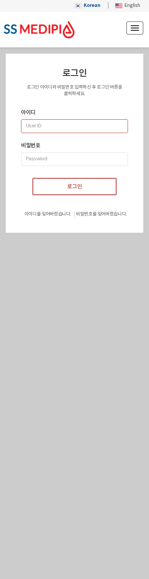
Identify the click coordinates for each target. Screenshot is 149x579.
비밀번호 (30, 145)
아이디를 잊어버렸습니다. (47, 214)
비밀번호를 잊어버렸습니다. (101, 214)
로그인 (74, 186)
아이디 (28, 112)
